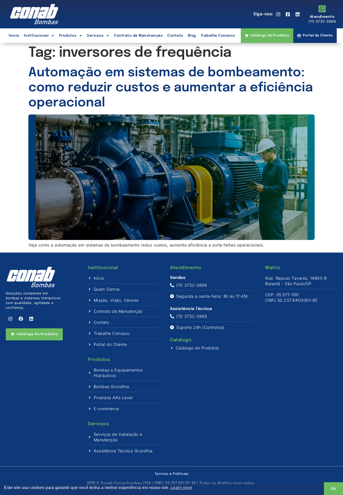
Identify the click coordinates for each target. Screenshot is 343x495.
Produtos (67, 35)
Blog (192, 35)
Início (14, 35)
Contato (175, 35)
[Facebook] (20, 318)
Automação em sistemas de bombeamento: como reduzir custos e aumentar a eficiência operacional (170, 87)
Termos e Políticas (172, 474)
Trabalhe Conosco (218, 35)
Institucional (36, 35)
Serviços (95, 35)
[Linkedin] (31, 318)
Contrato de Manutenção (138, 35)
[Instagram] (10, 318)
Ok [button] (333, 488)
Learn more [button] (181, 487)
